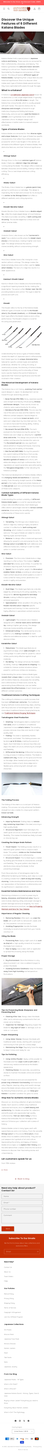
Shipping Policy (9, 1303)
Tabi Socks (8, 1357)
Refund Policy (9, 1294)
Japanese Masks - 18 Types (14, 1379)
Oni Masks (7, 1330)
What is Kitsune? (10, 1389)
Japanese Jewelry (10, 1367)
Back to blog (23, 1179)
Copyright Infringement (12, 1312)
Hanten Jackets (9, 1348)
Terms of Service (10, 1308)
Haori (6, 1353)
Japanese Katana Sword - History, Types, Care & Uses (21, 1394)
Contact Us (8, 1267)
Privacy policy (37, 1446)
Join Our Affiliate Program (13, 1317)
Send (8, 1229)
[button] (4, 9)
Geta (5, 1362)
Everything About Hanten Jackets (16, 1408)
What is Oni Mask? (10, 1384)
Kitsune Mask (9, 1334)
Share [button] (6, 1170)
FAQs (6, 1281)
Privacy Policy (9, 1298)
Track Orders (8, 1276)
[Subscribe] (37, 1251)
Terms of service (23, 1449)
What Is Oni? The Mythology (14, 1412)
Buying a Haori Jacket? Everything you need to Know (21, 1402)
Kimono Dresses (10, 1344)
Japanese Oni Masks (13, 1446)
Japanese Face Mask (11, 1339)
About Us (7, 1272)
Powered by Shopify (25, 1446)
